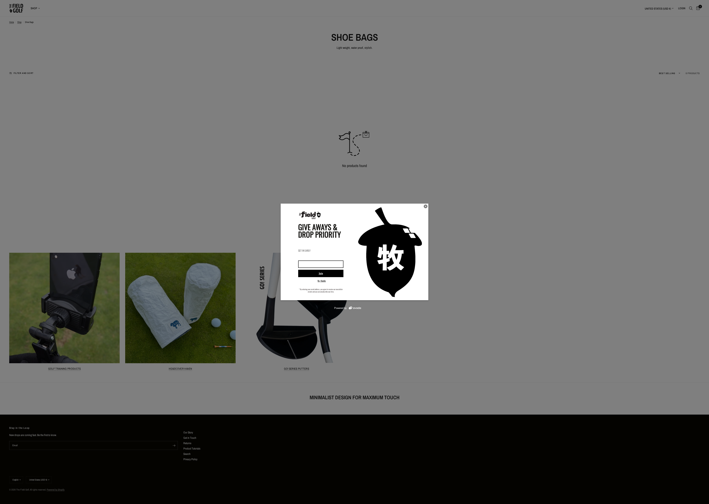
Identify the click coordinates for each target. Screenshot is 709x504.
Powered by (340, 308)
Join (321, 273)
